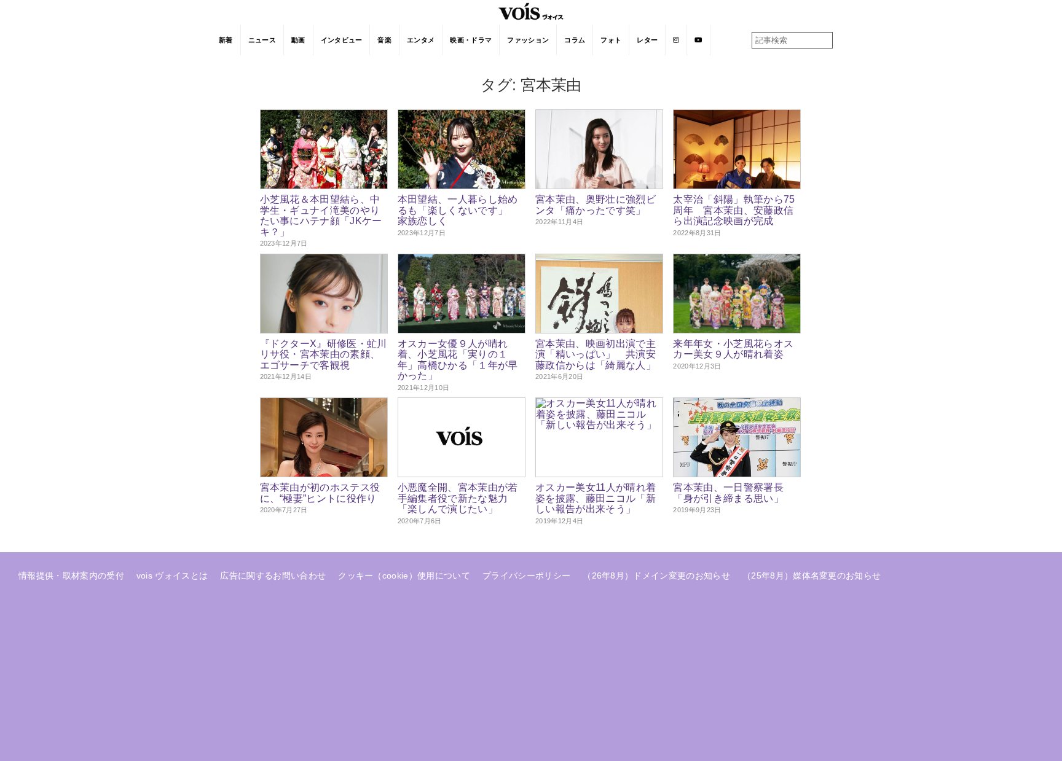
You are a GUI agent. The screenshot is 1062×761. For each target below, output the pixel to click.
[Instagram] (676, 40)
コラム (574, 40)
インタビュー (342, 40)
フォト (610, 40)
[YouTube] (698, 40)
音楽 (384, 40)
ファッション (528, 40)
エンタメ (421, 40)
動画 (298, 40)
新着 (226, 40)
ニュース (262, 40)
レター (647, 40)
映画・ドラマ (471, 40)
